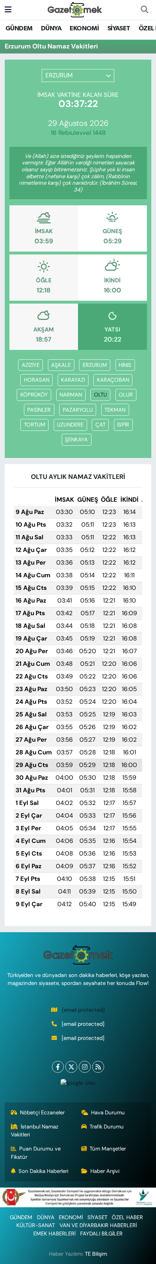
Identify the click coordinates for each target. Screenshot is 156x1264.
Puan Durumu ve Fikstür (36, 1152)
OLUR (126, 394)
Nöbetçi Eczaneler (42, 1112)
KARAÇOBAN (113, 380)
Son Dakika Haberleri (43, 1171)
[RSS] (98, 1067)
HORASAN (36, 380)
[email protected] (83, 1010)
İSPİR (123, 424)
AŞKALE (61, 365)
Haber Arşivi (104, 1171)
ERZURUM (95, 365)
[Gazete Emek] (75, 9)
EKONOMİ (84, 28)
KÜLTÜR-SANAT (35, 1225)
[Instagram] (85, 1067)
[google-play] (78, 1084)
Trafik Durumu (107, 1126)
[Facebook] (58, 1067)
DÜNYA (51, 28)
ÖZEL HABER (127, 1217)
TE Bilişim (96, 1253)
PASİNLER (39, 410)
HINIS (125, 365)
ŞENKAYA (76, 439)
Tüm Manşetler (108, 1148)
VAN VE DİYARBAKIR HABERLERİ (98, 1225)
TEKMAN (115, 410)
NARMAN (70, 394)
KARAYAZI (73, 380)
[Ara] (144, 9)
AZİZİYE (31, 365)
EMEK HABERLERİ (54, 1233)
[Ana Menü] (8, 9)
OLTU (100, 394)
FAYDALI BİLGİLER (101, 1233)
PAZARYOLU (78, 410)
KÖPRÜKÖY (34, 394)
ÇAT (100, 424)
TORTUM (34, 424)
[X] (71, 1067)
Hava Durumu (108, 1112)
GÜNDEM (18, 28)
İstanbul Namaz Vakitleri (35, 1130)
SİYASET (118, 28)
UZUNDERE (70, 424)
